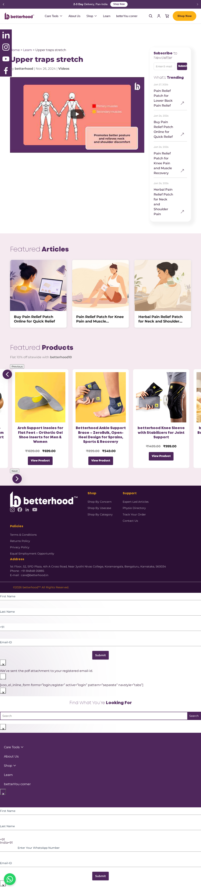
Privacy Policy (19, 547)
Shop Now (118, 4)
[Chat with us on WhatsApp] (10, 879)
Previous (17, 366)
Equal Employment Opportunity (32, 553)
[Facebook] (19, 509)
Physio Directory (134, 508)
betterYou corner (126, 16)
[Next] (197, 4)
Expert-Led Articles (136, 501)
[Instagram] (12, 509)
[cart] (167, 15)
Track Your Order (134, 514)
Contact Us (130, 521)
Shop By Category (100, 514)
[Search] (150, 15)
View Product (40, 461)
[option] (100, 842)
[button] (77, 115)
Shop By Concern (99, 501)
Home (15, 50)
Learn (106, 16)
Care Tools (51, 16)
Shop (89, 16)
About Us (74, 16)
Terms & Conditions (23, 534)
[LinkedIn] (27, 509)
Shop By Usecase (99, 508)
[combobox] (100, 839)
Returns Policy (20, 541)
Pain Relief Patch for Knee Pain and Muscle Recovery (163, 163)
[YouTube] (34, 509)
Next (15, 470)
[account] (158, 15)
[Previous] (3, 4)
